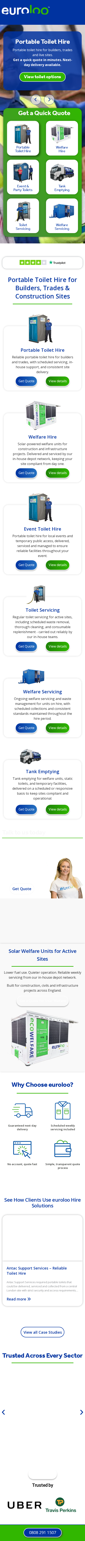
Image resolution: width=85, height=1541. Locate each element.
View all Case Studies (43, 1332)
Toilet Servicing (43, 610)
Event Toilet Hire (42, 529)
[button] (3, 1412)
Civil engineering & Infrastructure (42, 1417)
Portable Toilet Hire (43, 350)
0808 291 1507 (22, 874)
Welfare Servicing (42, 691)
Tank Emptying (42, 771)
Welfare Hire (42, 437)
